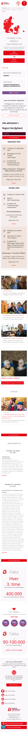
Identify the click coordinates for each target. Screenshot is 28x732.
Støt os (13, 93)
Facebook (10, 691)
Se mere (14, 183)
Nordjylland (13, 9)
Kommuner (19, 9)
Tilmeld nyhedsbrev (14, 685)
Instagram (10, 699)
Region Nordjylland (20, 8)
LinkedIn (10, 703)
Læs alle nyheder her (14, 435)
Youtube (10, 695)
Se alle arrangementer (14, 560)
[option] (14, 409)
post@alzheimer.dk (15, 719)
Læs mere (4, 475)
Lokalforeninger (5, 9)
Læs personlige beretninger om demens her (12, 383)
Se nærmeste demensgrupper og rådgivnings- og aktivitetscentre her (11, 85)
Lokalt (13, 8)
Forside (8, 8)
